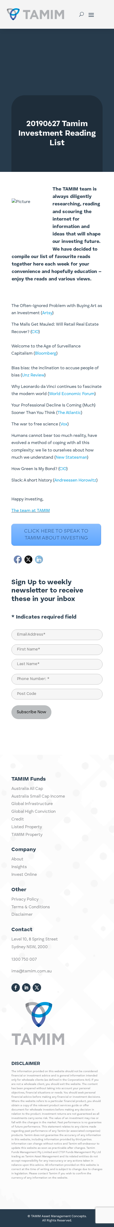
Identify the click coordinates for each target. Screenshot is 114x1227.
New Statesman (71, 457)
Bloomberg (45, 353)
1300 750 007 (24, 959)
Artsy (47, 313)
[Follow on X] (37, 987)
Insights (19, 867)
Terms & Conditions (30, 907)
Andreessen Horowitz (75, 480)
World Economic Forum (71, 394)
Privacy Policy (24, 899)
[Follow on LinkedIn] (26, 987)
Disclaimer (22, 915)
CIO (35, 332)
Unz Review (33, 375)
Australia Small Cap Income (38, 796)
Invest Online (24, 875)
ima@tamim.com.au (31, 971)
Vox (63, 424)
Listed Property (26, 827)
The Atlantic (69, 413)
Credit (17, 819)
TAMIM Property (26, 835)
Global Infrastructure (32, 804)
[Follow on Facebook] (15, 987)
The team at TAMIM (30, 511)
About (17, 859)
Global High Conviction (33, 812)
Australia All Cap (27, 789)
